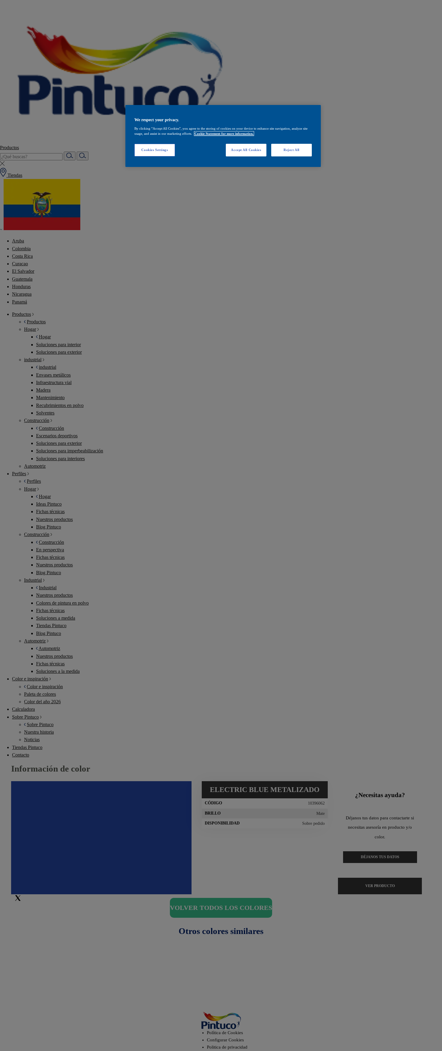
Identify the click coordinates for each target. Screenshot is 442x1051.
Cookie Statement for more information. (224, 133)
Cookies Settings (154, 150)
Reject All (291, 150)
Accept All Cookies (246, 150)
